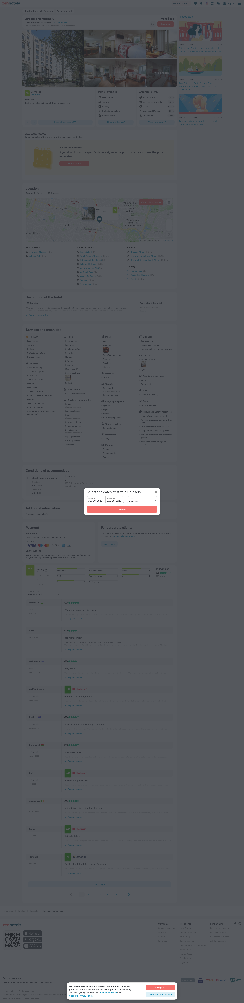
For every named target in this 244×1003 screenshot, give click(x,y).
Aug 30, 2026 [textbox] (114, 500)
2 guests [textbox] (133, 500)
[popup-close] (156, 492)
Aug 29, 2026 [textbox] (95, 500)
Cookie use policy (108, 992)
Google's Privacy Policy (81, 995)
